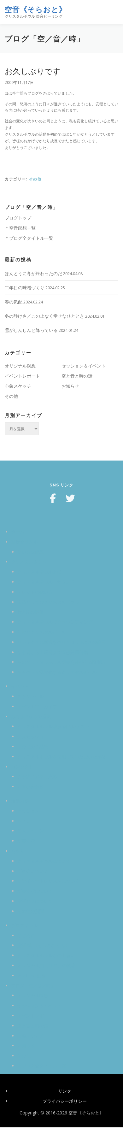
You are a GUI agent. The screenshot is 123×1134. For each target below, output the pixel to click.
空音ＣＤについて (35, 901)
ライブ (24, 821)
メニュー (112, 12)
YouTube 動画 (31, 975)
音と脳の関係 (30, 612)
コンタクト (22, 767)
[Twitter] (70, 498)
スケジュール (30, 696)
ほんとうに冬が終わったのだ (33, 273)
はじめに (26, 935)
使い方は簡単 (30, 552)
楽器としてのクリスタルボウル (48, 602)
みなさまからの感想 (31, 717)
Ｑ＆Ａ (17, 851)
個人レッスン (30, 831)
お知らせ (70, 386)
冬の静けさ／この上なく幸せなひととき (44, 316)
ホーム (17, 532)
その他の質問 (30, 911)
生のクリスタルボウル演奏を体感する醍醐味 (61, 662)
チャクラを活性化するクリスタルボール (57, 672)
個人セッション (32, 736)
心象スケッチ (18, 386)
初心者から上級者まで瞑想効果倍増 (52, 652)
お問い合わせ (30, 787)
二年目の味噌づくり (24, 288)
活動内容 (20, 801)
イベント (20, 686)
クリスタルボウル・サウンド (46, 582)
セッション (28, 811)
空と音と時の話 (77, 376)
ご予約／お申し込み (37, 776)
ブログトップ (18, 218)
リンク (64, 1091)
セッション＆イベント (84, 366)
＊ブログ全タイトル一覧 (29, 238)
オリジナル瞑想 (20, 366)
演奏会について (32, 871)
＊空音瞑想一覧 (20, 228)
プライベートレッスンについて (48, 881)
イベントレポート (22, 376)
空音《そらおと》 (36, 9)
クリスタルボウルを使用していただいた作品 (61, 757)
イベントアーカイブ (37, 706)
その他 (35, 179)
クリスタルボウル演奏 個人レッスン (53, 726)
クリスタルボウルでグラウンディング (54, 622)
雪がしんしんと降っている (31, 330)
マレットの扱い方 (35, 592)
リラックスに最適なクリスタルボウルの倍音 (61, 642)
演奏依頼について (35, 891)
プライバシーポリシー (65, 1101)
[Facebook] (52, 498)
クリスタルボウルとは (39, 572)
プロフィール (24, 925)
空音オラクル (24, 542)
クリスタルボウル (28, 562)
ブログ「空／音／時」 (33, 986)
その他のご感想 (32, 746)
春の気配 (13, 302)
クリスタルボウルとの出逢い (46, 955)
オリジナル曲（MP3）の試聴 (46, 965)
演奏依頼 (26, 841)
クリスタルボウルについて (43, 861)
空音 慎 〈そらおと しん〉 (43, 945)
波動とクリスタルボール (41, 632)
